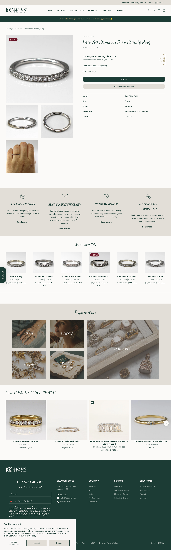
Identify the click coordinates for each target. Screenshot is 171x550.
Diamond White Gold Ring (71, 276)
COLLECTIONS (77, 10)
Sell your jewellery (138, 2)
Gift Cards (118, 486)
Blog (90, 490)
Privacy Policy (30, 536)
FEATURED (93, 10)
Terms (11, 516)
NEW (50, 10)
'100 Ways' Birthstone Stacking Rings (151, 441)
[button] (8, 423)
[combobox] (12, 501)
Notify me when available (124, 86)
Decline (59, 543)
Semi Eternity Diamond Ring (16, 276)
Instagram (63, 494)
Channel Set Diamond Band (99, 276)
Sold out (124, 79)
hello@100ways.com (68, 498)
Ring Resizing (145, 490)
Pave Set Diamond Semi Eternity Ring (29, 29)
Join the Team (94, 498)
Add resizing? (90, 71)
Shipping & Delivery (121, 494)
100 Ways (9, 29)
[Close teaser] (6, 267)
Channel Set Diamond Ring (25, 441)
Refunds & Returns (121, 498)
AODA (93, 543)
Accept (37, 543)
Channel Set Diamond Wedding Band (127, 276)
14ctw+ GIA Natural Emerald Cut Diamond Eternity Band (109, 442)
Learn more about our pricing (95, 66)
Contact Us (93, 502)
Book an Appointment (148, 486)
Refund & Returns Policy (108, 543)
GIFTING (119, 10)
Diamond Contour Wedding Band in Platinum (155, 276)
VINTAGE (107, 10)
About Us (92, 486)
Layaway (143, 498)
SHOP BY (61, 10)
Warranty (143, 494)
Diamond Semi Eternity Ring (67, 441)
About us (125, 2)
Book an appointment (156, 2)
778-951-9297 (65, 501)
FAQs (91, 494)
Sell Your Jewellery (121, 490)
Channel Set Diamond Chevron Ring (44, 276)
